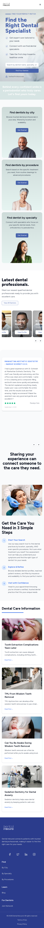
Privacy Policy (22, 924)
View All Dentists (10, 303)
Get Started (22, 130)
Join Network (7, 906)
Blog (3, 893)
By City (5, 867)
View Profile (22, 332)
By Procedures (8, 879)
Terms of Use (22, 920)
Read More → (9, 660)
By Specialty (7, 873)
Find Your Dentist (22, 71)
